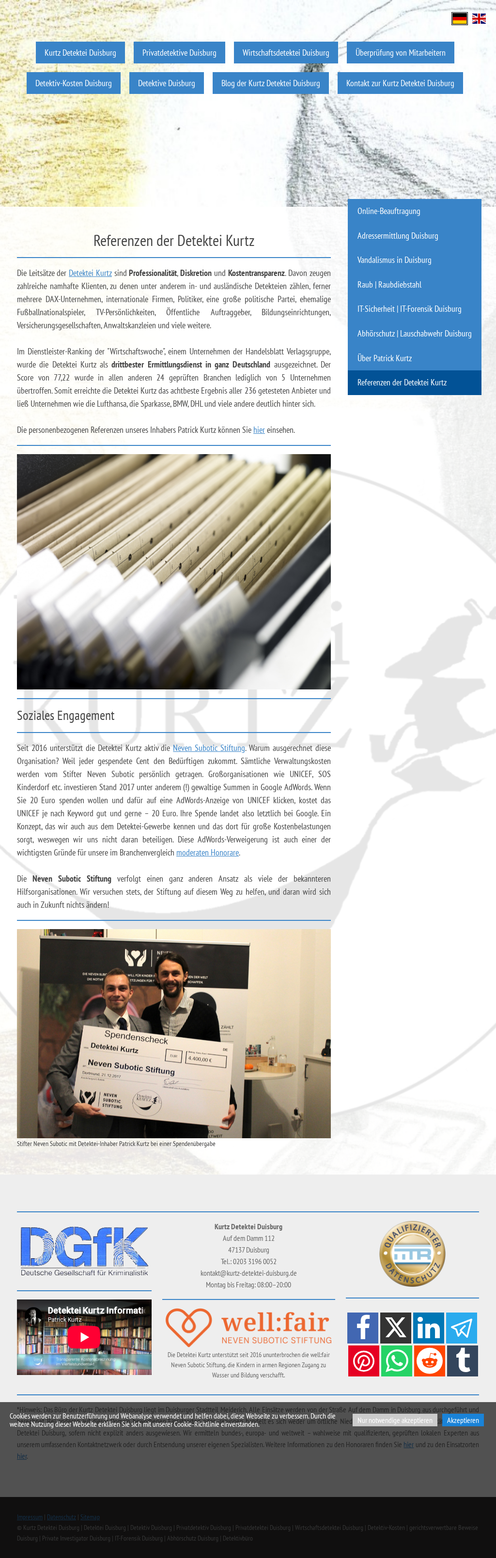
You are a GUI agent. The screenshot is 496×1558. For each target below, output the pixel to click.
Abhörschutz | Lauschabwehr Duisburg (414, 333)
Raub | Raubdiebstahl (389, 284)
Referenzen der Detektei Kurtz (402, 382)
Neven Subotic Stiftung (209, 747)
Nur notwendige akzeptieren (395, 1420)
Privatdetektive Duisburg (179, 52)
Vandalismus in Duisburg (394, 259)
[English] (479, 18)
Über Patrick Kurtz (384, 358)
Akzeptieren (463, 1420)
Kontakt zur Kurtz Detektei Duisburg (400, 83)
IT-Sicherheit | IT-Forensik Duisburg (409, 308)
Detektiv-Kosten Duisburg (73, 83)
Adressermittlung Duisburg (397, 235)
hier (259, 429)
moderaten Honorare (207, 852)
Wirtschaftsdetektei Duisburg (286, 52)
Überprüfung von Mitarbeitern (401, 52)
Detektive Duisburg (166, 83)
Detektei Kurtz (90, 272)
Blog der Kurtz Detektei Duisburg (270, 83)
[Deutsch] (459, 18)
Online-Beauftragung (388, 210)
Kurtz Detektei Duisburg (80, 52)
